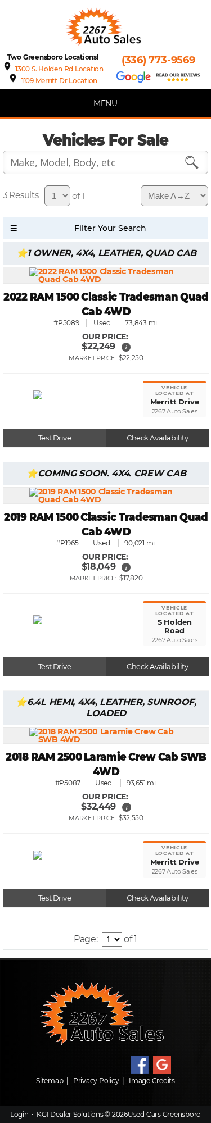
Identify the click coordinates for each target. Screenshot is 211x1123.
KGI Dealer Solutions (70, 1114)
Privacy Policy (96, 1080)
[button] (126, 347)
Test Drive (54, 438)
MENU (105, 103)
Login (19, 1114)
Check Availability (157, 438)
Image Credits (152, 1080)
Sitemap (49, 1080)
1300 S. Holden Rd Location (59, 69)
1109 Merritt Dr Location (59, 80)
